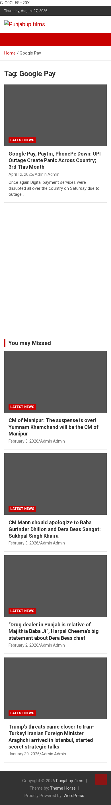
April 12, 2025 (21, 174)
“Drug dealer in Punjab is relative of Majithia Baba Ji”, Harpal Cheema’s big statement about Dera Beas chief (54, 631)
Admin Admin (47, 174)
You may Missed (29, 343)
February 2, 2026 (23, 645)
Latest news (22, 140)
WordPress (73, 795)
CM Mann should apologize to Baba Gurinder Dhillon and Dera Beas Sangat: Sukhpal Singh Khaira (55, 529)
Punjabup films (69, 780)
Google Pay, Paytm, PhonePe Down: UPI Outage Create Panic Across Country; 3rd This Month (55, 160)
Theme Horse (63, 788)
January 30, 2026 (24, 754)
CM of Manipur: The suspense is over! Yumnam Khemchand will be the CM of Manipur (53, 427)
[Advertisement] (55, 270)
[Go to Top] (101, 779)
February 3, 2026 (23, 441)
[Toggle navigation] (11, 39)
